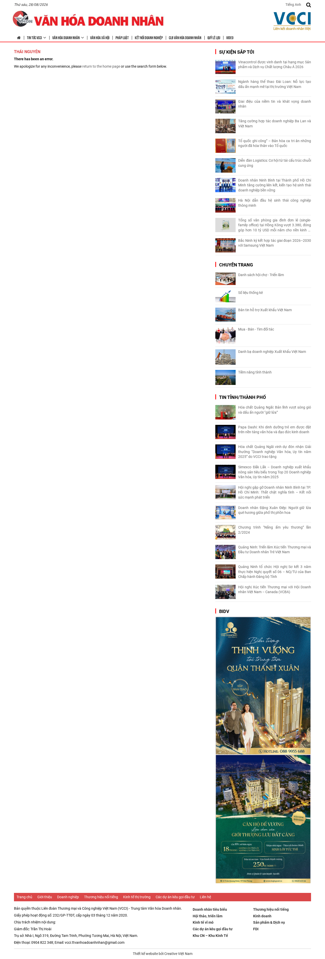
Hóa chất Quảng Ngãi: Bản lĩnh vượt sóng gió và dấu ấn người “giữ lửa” (274, 409)
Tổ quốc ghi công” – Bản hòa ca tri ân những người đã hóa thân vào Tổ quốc (274, 143)
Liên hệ (205, 897)
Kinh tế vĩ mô (203, 922)
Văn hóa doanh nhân (66, 37)
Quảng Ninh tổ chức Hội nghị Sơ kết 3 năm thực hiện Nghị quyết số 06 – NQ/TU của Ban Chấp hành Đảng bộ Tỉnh (274, 572)
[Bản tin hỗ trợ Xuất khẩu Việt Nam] (225, 315)
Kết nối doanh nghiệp (149, 37)
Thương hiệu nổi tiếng (101, 897)
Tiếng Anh (293, 5)
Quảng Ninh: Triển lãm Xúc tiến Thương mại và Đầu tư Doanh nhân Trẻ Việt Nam (274, 549)
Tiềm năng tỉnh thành (255, 372)
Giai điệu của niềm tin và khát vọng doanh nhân (274, 104)
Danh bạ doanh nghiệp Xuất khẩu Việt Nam (272, 352)
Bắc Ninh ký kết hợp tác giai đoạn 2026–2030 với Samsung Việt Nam (274, 243)
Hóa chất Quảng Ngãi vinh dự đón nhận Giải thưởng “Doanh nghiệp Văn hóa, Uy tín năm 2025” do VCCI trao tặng (274, 452)
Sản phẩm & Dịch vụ (269, 922)
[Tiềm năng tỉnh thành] (225, 377)
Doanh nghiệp (68, 897)
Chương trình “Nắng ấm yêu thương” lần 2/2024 (274, 529)
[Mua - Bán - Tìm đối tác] (225, 335)
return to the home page (101, 66)
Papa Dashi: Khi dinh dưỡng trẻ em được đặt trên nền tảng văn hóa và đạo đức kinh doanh (274, 429)
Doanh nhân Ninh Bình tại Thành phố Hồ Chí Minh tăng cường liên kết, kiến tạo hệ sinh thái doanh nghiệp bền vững (274, 185)
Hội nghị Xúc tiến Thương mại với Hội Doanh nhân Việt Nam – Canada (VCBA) (274, 589)
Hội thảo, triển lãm (207, 916)
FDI (255, 929)
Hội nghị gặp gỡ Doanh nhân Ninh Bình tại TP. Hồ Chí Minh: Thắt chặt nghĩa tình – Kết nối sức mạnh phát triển (274, 492)
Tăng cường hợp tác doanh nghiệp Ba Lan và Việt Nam (274, 123)
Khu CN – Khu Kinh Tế (210, 936)
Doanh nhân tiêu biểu (210, 909)
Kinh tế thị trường (137, 897)
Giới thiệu (44, 897)
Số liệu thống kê (250, 293)
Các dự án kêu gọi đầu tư (175, 897)
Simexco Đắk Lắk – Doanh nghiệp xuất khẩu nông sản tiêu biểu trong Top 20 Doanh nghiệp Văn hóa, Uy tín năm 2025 (274, 472)
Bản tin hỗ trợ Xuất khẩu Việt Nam (265, 310)
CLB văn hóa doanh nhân (185, 37)
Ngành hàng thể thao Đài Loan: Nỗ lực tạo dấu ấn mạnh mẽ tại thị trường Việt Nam (274, 84)
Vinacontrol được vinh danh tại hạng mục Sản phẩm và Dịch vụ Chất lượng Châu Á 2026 (274, 64)
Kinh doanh (262, 916)
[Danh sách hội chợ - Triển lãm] (225, 279)
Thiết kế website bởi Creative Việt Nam (162, 954)
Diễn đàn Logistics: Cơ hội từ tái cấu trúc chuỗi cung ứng (274, 163)
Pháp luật (122, 37)
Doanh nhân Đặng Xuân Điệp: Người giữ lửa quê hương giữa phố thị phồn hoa (274, 510)
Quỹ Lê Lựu (213, 37)
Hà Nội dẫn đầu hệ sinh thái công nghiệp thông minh (274, 202)
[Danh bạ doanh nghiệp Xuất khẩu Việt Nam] (225, 357)
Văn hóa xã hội (99, 37)
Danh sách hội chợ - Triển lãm (261, 275)
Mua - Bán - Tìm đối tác (256, 329)
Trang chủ (24, 897)
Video (229, 37)
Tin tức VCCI (34, 37)
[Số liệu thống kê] (225, 296)
